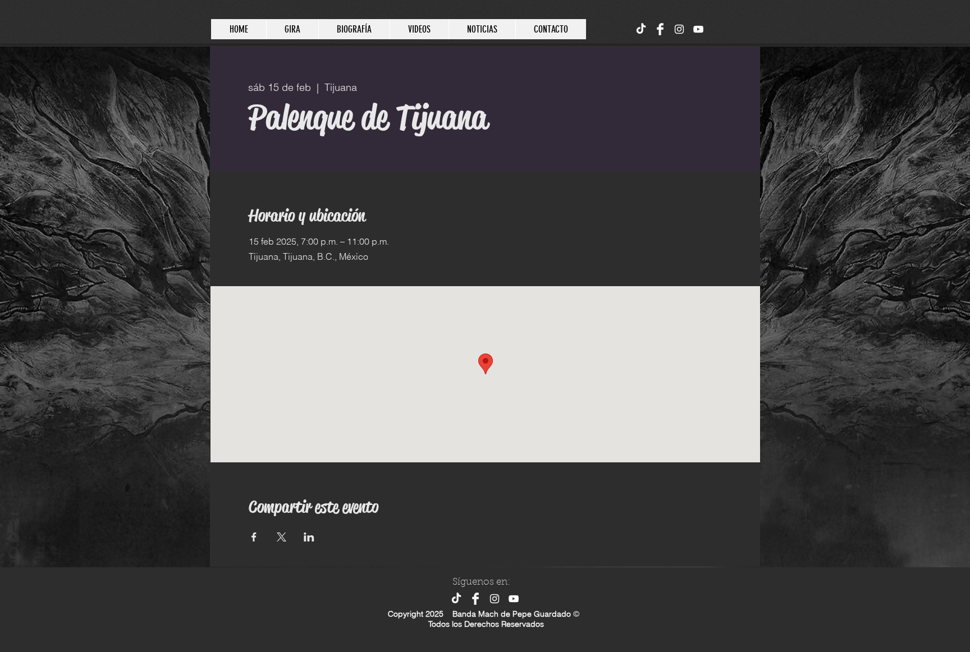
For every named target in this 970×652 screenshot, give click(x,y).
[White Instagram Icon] (679, 29)
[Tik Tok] (641, 29)
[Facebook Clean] (660, 29)
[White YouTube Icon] (698, 29)
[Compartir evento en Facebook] (254, 536)
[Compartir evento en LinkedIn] (309, 536)
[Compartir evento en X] (281, 536)
